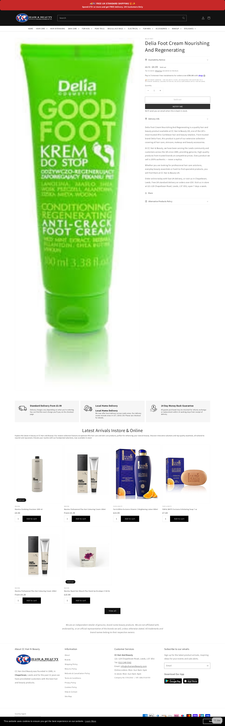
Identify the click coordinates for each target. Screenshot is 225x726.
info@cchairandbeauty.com (134, 666)
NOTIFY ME (178, 107)
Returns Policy (71, 669)
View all (112, 611)
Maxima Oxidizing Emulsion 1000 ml (29, 509)
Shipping (158, 71)
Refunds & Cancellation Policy (77, 673)
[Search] (183, 18)
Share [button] (150, 193)
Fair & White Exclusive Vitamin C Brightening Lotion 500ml (135, 509)
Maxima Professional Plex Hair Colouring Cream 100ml (85, 509)
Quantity (148, 85)
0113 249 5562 (124, 662)
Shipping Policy (71, 664)
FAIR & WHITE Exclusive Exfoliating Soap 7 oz (179, 509)
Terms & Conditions (73, 678)
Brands (68, 659)
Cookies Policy (71, 687)
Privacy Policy (70, 682)
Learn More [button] (90, 721)
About (67, 655)
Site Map (68, 696)
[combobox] (122, 18)
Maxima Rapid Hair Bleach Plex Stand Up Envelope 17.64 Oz (87, 591)
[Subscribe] (207, 666)
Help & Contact (71, 692)
